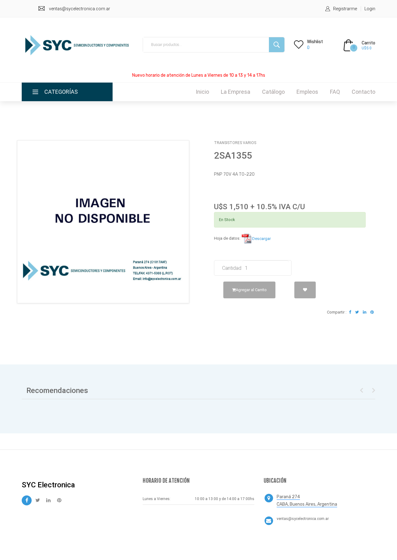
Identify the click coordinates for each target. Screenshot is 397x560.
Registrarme (345, 8)
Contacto (363, 91)
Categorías (61, 91)
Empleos (307, 91)
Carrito (368, 42)
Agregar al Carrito (251, 289)
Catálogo (273, 91)
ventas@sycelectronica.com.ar (79, 8)
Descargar (261, 238)
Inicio (202, 91)
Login (369, 8)
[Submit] (276, 44)
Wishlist (315, 41)
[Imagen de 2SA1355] (103, 221)
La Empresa (235, 91)
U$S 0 (367, 48)
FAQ (335, 91)
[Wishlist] (305, 290)
